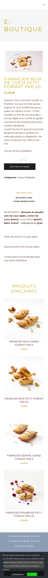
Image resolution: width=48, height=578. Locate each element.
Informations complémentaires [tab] (24, 199)
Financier (30, 177)
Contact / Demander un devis (24, 536)
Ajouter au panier (20, 167)
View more (14, 569)
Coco (21, 177)
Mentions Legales (24, 546)
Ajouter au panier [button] (26, 335)
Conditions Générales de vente (24, 541)
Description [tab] (24, 193)
